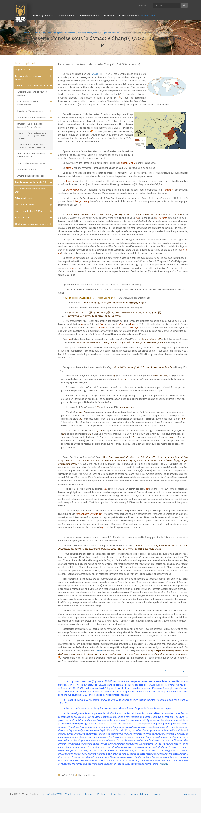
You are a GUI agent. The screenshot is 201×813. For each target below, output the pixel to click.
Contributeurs (118, 793)
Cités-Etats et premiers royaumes (61, 32)
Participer (102, 793)
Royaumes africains (26, 169)
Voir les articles (73, 793)
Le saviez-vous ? (66, 15)
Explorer (109, 15)
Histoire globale (41, 15)
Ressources (147, 15)
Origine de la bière (24, 69)
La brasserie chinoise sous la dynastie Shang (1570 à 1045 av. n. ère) (33, 136)
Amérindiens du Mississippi (30, 175)
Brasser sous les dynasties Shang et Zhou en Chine (98, 32)
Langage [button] (142, 5)
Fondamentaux (89, 15)
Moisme (164, 763)
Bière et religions (23, 198)
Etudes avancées (127, 15)
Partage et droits (139, 793)
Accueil (27, 32)
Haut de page (189, 793)
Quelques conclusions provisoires (31, 223)
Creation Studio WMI (50, 793)
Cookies (155, 793)
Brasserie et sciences (25, 204)
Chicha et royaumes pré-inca (31, 163)
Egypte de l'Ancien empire (30, 111)
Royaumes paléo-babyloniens (31, 117)
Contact (89, 793)
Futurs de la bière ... (24, 217)
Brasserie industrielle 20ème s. (30, 211)
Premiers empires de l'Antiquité (30, 182)
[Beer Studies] (20, 14)
